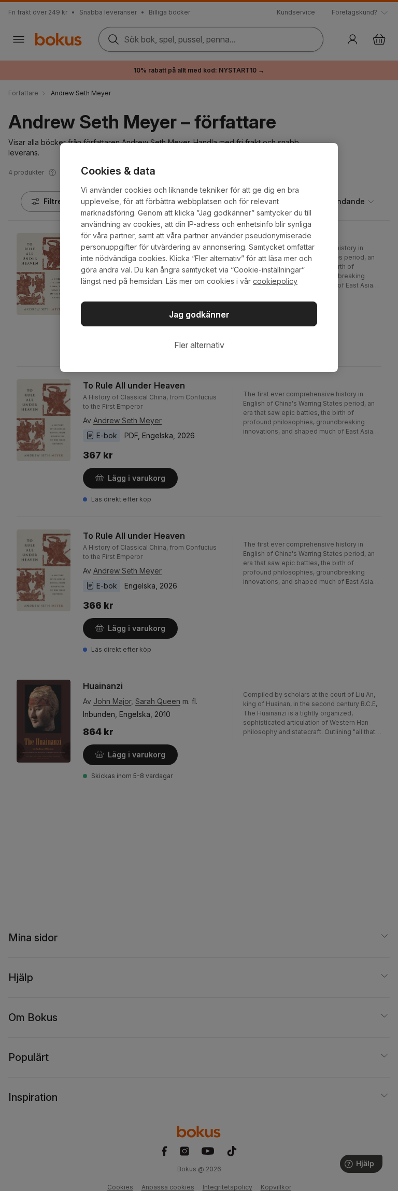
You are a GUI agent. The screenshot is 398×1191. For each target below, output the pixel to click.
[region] (199, 257)
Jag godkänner (199, 314)
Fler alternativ (199, 345)
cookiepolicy (275, 281)
